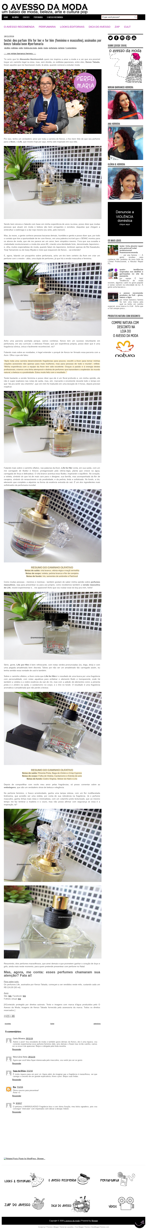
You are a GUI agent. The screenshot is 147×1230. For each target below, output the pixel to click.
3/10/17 (19, 1103)
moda (45, 48)
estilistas (14, 48)
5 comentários (71, 48)
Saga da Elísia (19, 1071)
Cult (127, 26)
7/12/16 (20, 1087)
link (9, 996)
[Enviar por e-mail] (5, 1016)
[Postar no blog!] (7, 1016)
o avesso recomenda (55, 17)
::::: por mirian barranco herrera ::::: (20, 53)
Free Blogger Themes (82, 1227)
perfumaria (38, 17)
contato (26, 17)
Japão (40, 48)
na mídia (15, 17)
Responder (16, 1049)
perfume (61, 48)
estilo (21, 48)
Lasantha (70, 1227)
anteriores (97, 1023)
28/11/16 (31, 1057)
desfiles (7, 48)
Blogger (95, 1221)
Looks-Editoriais (72, 26)
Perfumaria (47, 26)
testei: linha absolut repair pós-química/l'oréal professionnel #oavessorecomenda (131, 249)
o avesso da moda (72, 1221)
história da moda (30, 48)
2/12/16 (30, 1071)
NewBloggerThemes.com (100, 1227)
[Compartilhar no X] (10, 1016)
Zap (117, 26)
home (6, 17)
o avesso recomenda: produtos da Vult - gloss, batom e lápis (131, 295)
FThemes (49, 1227)
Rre (14, 1087)
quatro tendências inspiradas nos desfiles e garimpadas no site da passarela (131, 272)
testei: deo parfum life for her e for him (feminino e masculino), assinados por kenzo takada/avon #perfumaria (52, 41)
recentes (8, 1023)
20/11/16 (29, 1038)
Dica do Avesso (99, 26)
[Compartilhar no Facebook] (13, 1016)
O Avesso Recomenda (19, 26)
